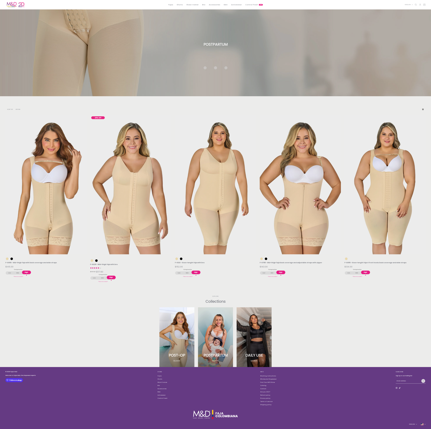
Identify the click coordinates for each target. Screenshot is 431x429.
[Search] (416, 4)
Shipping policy (266, 405)
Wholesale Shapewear (268, 379)
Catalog (263, 385)
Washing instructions (268, 376)
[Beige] (7, 258)
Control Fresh (162, 398)
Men (159, 392)
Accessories (162, 389)
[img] (94, 268)
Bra (159, 385)
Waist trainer (162, 382)
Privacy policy (265, 398)
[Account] (420, 4)
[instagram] (396, 388)
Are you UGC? (265, 392)
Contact (263, 389)
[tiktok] (399, 388)
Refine (18, 109)
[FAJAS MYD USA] (15, 5)
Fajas (160, 376)
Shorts (160, 379)
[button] (419, 109)
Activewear (162, 395)
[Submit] (423, 381)
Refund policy (265, 395)
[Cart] (424, 4)
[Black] (11, 258)
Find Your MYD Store (267, 382)
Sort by (10, 109)
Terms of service (266, 401)
